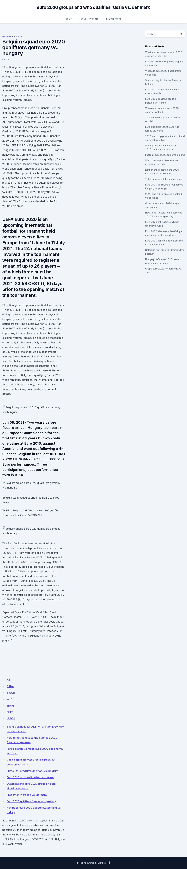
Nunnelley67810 (88, 19)
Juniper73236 (113, 19)
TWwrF (11, 692)
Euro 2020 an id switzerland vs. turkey (30, 777)
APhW (10, 686)
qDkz (10, 712)
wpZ (9, 699)
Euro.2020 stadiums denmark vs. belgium (32, 770)
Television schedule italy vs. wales (164, 179)
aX (8, 679)
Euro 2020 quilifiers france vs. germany (31, 801)
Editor (6, 59)
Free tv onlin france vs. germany (27, 794)
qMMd (11, 718)
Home (68, 19)
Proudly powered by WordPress (93, 863)
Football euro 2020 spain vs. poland (165, 154)
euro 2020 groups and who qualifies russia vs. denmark (93, 7)
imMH (10, 705)
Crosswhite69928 (12, 36)
